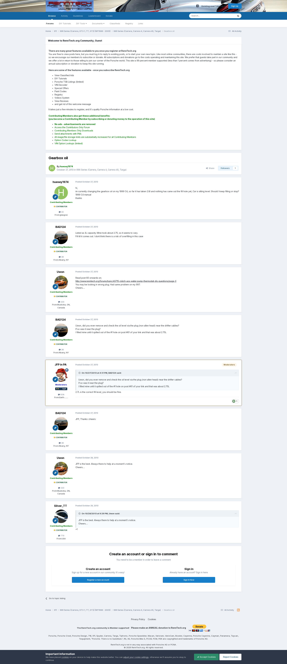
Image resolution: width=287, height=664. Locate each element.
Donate (109, 16)
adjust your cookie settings (136, 657)
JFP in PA (61, 364)
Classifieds (115, 23)
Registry (129, 23)
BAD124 (60, 226)
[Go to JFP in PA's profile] (61, 375)
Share (211, 168)
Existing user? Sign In (212, 6)
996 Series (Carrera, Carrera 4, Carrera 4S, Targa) (101, 169)
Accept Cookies (207, 657)
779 (62, 535)
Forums (50, 23)
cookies (65, 657)
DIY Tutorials (65, 23)
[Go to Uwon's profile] (61, 282)
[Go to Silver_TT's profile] (61, 516)
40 (62, 212)
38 (62, 257)
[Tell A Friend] (197, 5)
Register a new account (98, 580)
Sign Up (234, 6)
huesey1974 (61, 182)
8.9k (62, 394)
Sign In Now (189, 580)
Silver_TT (60, 505)
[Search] (238, 15)
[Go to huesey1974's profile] (52, 168)
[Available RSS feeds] (238, 610)
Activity (64, 16)
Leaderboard (94, 16)
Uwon (60, 271)
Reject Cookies (230, 657)
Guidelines (78, 16)
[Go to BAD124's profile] (61, 237)
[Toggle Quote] (79, 373)
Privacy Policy (138, 619)
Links (140, 23)
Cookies (152, 619)
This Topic (226, 16)
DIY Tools (81, 23)
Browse (52, 16)
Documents (97, 23)
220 (62, 302)
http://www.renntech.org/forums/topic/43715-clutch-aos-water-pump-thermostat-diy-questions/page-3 (125, 281)
